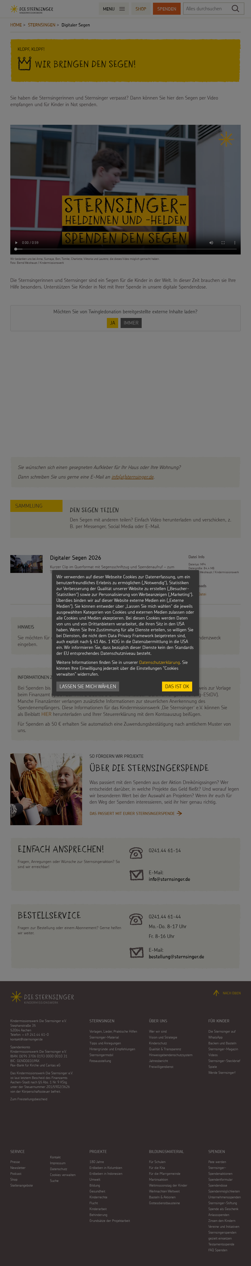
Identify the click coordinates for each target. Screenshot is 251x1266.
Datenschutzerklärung (159, 662)
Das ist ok (177, 686)
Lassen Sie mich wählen (88, 686)
